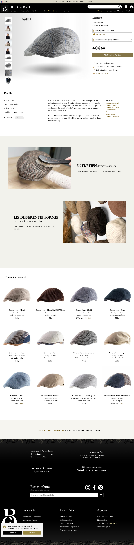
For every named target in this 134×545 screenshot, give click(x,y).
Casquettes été (111, 110)
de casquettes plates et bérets (36, 219)
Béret (34, 10)
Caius (50, 353)
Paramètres (12, 533)
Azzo (16, 395)
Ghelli (84, 310)
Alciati (17, 310)
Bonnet (42, 10)
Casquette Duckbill (112, 103)
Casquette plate (111, 105)
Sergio (117, 353)
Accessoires (64, 10)
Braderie (129, 10)
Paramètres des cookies (68, 530)
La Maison (99, 10)
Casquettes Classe (112, 107)
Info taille (100, 34)
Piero (117, 310)
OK (100, 495)
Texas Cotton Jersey (84, 353)
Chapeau (14, 10)
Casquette (25, 10)
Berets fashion (111, 114)
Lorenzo (50, 395)
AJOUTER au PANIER (112, 55)
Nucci (18, 353)
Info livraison (102, 73)
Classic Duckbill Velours (50, 310)
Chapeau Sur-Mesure (115, 10)
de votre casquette (96, 165)
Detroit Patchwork (117, 395)
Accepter (32, 533)
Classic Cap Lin (83, 395)
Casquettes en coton (113, 112)
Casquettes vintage (112, 116)
